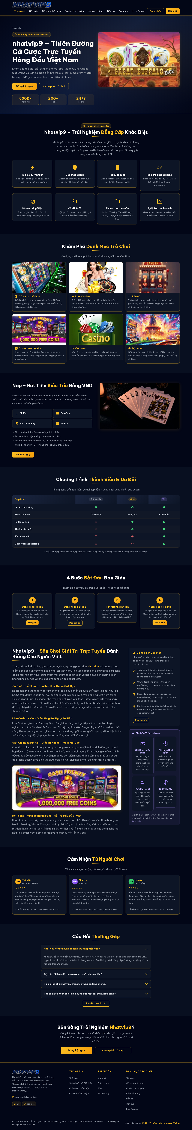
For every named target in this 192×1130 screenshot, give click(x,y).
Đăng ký (172, 11)
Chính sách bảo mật (79, 1088)
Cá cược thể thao (51, 11)
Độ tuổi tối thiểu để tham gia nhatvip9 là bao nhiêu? (73, 974)
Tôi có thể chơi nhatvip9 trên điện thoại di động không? (75, 983)
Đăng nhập (156, 11)
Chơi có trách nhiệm (79, 1093)
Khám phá (160, 622)
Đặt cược (123, 11)
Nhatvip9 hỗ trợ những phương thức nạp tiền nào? (72, 948)
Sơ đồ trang (104, 1093)
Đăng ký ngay (24, 86)
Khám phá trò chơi (54, 86)
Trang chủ (19, 11)
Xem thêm (136, 821)
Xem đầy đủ (141, 720)
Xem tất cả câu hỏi (96, 1003)
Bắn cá (111, 11)
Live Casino (138, 11)
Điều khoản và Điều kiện (80, 1083)
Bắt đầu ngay (23, 454)
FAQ (100, 1088)
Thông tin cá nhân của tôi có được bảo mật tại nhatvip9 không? (80, 993)
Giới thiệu (73, 1078)
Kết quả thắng (95, 11)
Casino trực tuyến (74, 11)
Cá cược (33, 11)
